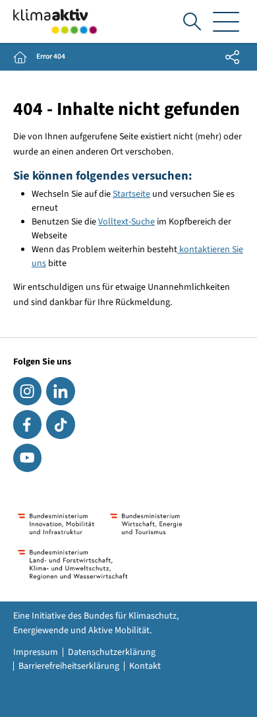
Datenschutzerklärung (112, 652)
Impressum (35, 652)
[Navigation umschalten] (226, 21)
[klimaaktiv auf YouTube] (27, 458)
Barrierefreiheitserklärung (68, 666)
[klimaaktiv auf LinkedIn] (60, 391)
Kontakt (145, 666)
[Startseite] (55, 21)
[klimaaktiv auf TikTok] (60, 424)
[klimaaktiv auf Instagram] (27, 391)
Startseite (131, 194)
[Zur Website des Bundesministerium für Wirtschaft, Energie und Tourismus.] (145, 524)
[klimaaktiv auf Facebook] (27, 424)
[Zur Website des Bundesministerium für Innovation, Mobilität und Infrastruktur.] (56, 524)
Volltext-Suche (126, 221)
